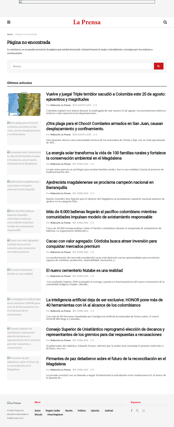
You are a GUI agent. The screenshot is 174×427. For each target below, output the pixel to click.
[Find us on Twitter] (137, 411)
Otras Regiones (55, 414)
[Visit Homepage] (87, 22)
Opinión (95, 410)
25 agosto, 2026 (82, 105)
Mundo (38, 414)
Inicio (10, 34)
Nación (69, 410)
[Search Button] (165, 22)
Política (82, 410)
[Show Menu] (8, 22)
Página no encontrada (26, 34)
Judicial (109, 410)
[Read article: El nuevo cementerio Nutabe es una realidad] (24, 280)
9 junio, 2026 (81, 163)
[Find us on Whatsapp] (143, 411)
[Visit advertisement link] (87, 8)
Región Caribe (53, 410)
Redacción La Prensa (60, 105)
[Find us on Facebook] (131, 411)
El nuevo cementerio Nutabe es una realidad (84, 270)
